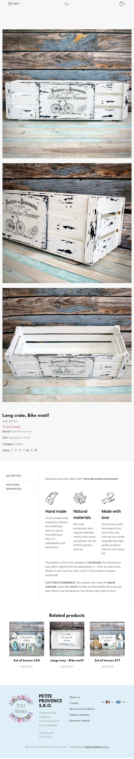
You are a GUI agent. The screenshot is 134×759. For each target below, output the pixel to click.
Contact (73, 703)
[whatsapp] (32, 450)
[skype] (35, 450)
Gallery (19, 444)
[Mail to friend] (23, 450)
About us (74, 697)
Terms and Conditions (82, 708)
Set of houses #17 (107, 660)
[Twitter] (12, 450)
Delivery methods (79, 714)
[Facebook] (16, 450)
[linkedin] (27, 450)
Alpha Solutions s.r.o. (96, 746)
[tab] (13, 476)
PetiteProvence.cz (21, 431)
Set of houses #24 (27, 660)
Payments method (79, 720)
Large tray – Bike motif (67, 660)
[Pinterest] (20, 450)
